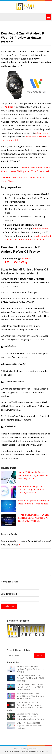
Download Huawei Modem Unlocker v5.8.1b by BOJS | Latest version (30, 687)
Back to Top (44, 751)
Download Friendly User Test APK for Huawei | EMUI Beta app (31, 678)
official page (41, 132)
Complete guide (40, 228)
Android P (10, 106)
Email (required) (9, 593)
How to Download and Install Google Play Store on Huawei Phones (30, 696)
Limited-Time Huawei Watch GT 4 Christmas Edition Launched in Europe (30, 716)
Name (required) (9, 581)
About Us (34, 751)
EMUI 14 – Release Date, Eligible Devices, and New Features (29, 725)
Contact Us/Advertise (11, 751)
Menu (48, 17)
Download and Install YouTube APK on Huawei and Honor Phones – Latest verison (25, 706)
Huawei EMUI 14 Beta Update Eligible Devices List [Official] (30, 669)
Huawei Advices (19, 749)
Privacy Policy (25, 751)
